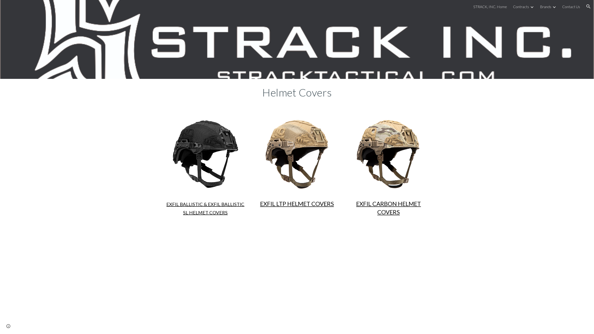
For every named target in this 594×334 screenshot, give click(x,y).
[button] (588, 6)
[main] (297, 92)
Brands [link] (545, 6)
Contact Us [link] (571, 6)
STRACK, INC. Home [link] (490, 6)
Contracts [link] (521, 6)
